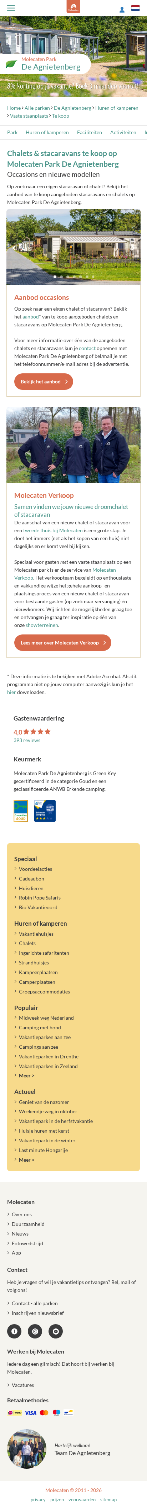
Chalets (27, 943)
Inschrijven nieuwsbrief (38, 1313)
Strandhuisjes (34, 962)
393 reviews (27, 740)
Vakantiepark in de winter (47, 1140)
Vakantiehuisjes (36, 934)
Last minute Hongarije (43, 1150)
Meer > (27, 1075)
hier (11, 692)
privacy (38, 1499)
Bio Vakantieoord (38, 907)
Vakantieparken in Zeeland (48, 1066)
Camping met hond (40, 1027)
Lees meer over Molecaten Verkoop (60, 642)
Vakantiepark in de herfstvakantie (56, 1121)
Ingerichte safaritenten (44, 953)
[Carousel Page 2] (61, 276)
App (16, 1253)
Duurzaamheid (28, 1224)
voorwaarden (82, 1499)
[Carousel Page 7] (93, 276)
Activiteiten (123, 132)
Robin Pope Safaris (40, 897)
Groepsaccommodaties (44, 991)
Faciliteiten (89, 132)
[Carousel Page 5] (80, 276)
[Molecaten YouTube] (56, 1331)
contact (87, 348)
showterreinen (42, 625)
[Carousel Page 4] (74, 276)
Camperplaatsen (37, 982)
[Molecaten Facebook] (14, 1331)
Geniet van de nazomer (44, 1102)
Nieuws (20, 1234)
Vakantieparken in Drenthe (48, 1056)
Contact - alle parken (35, 1303)
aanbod (30, 316)
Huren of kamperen (47, 132)
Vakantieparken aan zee (45, 1037)
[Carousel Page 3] (67, 276)
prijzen (57, 1499)
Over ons (22, 1214)
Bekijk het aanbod (41, 381)
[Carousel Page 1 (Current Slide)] (55, 276)
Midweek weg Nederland (46, 1018)
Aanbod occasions (41, 297)
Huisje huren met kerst (44, 1131)
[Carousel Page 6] (87, 276)
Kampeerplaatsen (38, 972)
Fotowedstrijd (27, 1243)
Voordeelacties (35, 869)
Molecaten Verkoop (44, 495)
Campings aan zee (38, 1047)
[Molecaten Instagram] (35, 1331)
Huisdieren (31, 888)
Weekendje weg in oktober (48, 1111)
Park (12, 132)
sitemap (108, 1499)
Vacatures (23, 1385)
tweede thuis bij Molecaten (53, 530)
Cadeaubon (31, 878)
